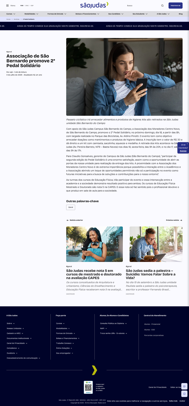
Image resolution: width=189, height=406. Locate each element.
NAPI (102, 328)
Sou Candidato (114, 14)
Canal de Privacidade (16, 343)
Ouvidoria (11, 353)
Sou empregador (63, 353)
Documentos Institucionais (18, 338)
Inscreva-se (175, 6)
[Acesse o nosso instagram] (14, 387)
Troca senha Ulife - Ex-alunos (112, 333)
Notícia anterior (76, 220)
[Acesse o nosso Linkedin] (20, 387)
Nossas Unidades (14, 328)
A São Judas (161, 14)
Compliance (12, 348)
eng (27, 5)
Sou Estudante (139, 14)
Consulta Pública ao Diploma (112, 323)
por (21, 5)
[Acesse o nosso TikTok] (26, 387)
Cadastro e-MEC (14, 333)
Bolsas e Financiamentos (86, 14)
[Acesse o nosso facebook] (7, 387)
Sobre (9, 323)
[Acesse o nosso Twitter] (32, 387)
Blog (181, 14)
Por (16, 72)
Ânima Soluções (63, 348)
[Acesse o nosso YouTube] (38, 387)
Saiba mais (173, 401)
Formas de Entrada (55, 14)
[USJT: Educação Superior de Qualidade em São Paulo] (94, 5)
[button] (184, 386)
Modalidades (30, 14)
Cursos (9, 14)
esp (32, 5)
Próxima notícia (172, 220)
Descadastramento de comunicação (22, 358)
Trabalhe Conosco (63, 343)
